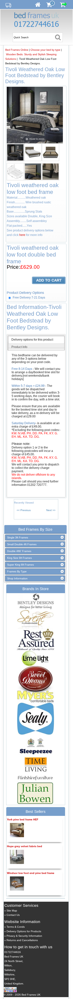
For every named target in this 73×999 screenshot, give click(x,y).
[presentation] (32, 339)
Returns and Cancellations (22, 940)
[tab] (36, 339)
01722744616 (12, 952)
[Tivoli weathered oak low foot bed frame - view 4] (15, 171)
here (22, 235)
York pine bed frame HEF (22, 819)
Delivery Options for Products (24, 931)
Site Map (12, 910)
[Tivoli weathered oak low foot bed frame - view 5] (33, 171)
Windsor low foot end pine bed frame (30, 873)
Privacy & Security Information (24, 935)
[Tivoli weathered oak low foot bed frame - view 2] (33, 152)
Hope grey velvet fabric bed (24, 846)
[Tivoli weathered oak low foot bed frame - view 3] (51, 152)
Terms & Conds (16, 926)
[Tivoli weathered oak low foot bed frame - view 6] (51, 171)
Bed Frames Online (16, 49)
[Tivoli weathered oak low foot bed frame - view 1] (15, 152)
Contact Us (13, 914)
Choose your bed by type (45, 49)
